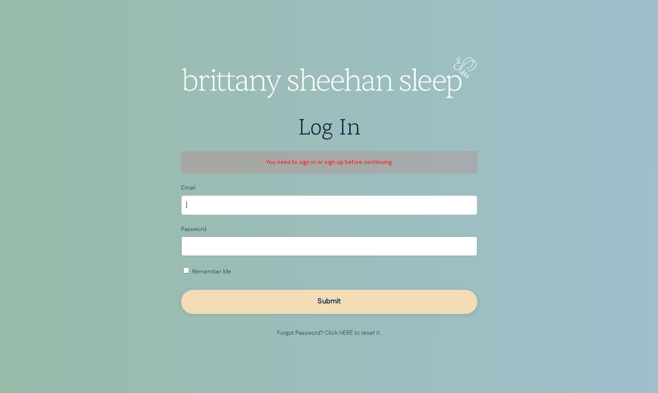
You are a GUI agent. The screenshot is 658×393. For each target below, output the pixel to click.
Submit (329, 301)
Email (188, 188)
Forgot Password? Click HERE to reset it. (329, 333)
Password (193, 229)
